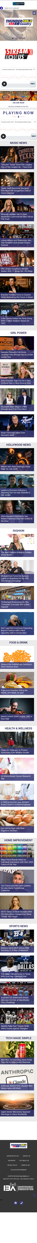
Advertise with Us (13, 1156)
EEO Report (11, 1160)
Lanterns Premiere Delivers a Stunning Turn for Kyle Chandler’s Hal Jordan (15, 492)
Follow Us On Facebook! (18, 1170)
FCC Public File (24, 1160)
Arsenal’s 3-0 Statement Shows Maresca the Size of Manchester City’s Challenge (15, 1000)
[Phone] (21, 1203)
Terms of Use (25, 1165)
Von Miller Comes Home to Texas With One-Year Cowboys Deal (15, 975)
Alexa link (18, 4)
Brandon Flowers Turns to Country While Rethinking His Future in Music (17, 296)
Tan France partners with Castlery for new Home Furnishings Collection (16, 888)
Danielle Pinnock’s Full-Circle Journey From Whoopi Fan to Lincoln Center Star (17, 354)
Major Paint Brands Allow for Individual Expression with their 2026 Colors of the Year (17, 862)
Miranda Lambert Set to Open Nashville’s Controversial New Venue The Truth (17, 216)
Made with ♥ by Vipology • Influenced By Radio (18, 1179)
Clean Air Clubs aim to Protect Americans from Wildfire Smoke (15, 751)
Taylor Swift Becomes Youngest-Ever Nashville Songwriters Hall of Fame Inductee (16, 190)
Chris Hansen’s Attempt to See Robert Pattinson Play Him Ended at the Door (16, 518)
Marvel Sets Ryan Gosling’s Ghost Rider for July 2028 (15, 467)
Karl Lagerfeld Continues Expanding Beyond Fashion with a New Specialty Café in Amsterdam (16, 630)
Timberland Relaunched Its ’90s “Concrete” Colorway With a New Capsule (15, 604)
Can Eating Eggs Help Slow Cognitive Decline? (12, 829)
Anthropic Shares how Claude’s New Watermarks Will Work (16, 1087)
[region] (18, 96)
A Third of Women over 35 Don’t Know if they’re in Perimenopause (15, 803)
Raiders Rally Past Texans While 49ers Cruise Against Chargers (15, 1027)
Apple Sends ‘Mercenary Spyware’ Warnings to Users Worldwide (15, 1113)
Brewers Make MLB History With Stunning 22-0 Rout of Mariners (15, 949)
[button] (34, 13)
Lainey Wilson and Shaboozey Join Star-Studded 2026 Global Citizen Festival (16, 242)
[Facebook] (16, 1203)
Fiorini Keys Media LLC (22, 1176)
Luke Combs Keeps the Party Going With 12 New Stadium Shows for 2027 (16, 320)
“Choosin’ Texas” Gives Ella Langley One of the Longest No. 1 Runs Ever (16, 165)
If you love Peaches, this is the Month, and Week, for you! (14, 691)
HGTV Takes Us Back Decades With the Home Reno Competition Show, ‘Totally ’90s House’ (16, 914)
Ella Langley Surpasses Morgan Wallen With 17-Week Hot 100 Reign (17, 270)
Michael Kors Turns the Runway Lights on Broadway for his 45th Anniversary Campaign (15, 578)
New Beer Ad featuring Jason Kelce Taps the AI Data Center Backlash (16, 1061)
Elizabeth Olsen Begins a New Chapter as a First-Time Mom (14, 407)
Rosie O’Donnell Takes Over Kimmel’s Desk (13, 434)
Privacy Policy (12, 1165)
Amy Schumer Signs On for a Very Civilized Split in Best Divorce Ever (16, 381)
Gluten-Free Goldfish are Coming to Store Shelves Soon (16, 665)
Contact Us (26, 1156)
